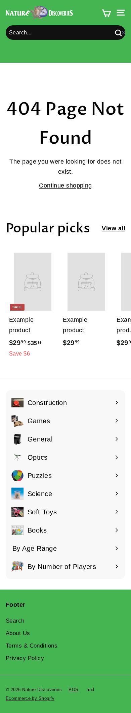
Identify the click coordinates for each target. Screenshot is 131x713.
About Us (18, 633)
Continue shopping (65, 185)
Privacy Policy (25, 658)
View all (113, 228)
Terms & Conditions (31, 646)
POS (73, 689)
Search (15, 621)
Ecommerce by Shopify (30, 698)
